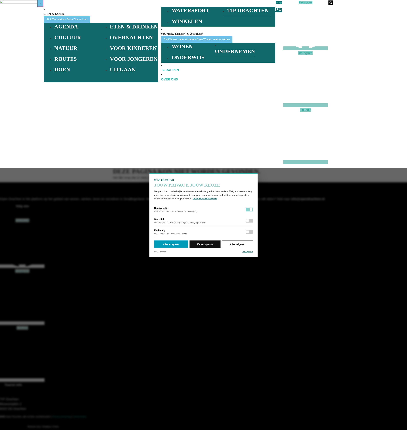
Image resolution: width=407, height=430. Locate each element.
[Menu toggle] (40, 3)
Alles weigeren (237, 244)
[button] (330, 2)
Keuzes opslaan (205, 244)
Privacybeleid (247, 252)
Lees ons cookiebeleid (205, 198)
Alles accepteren (171, 244)
